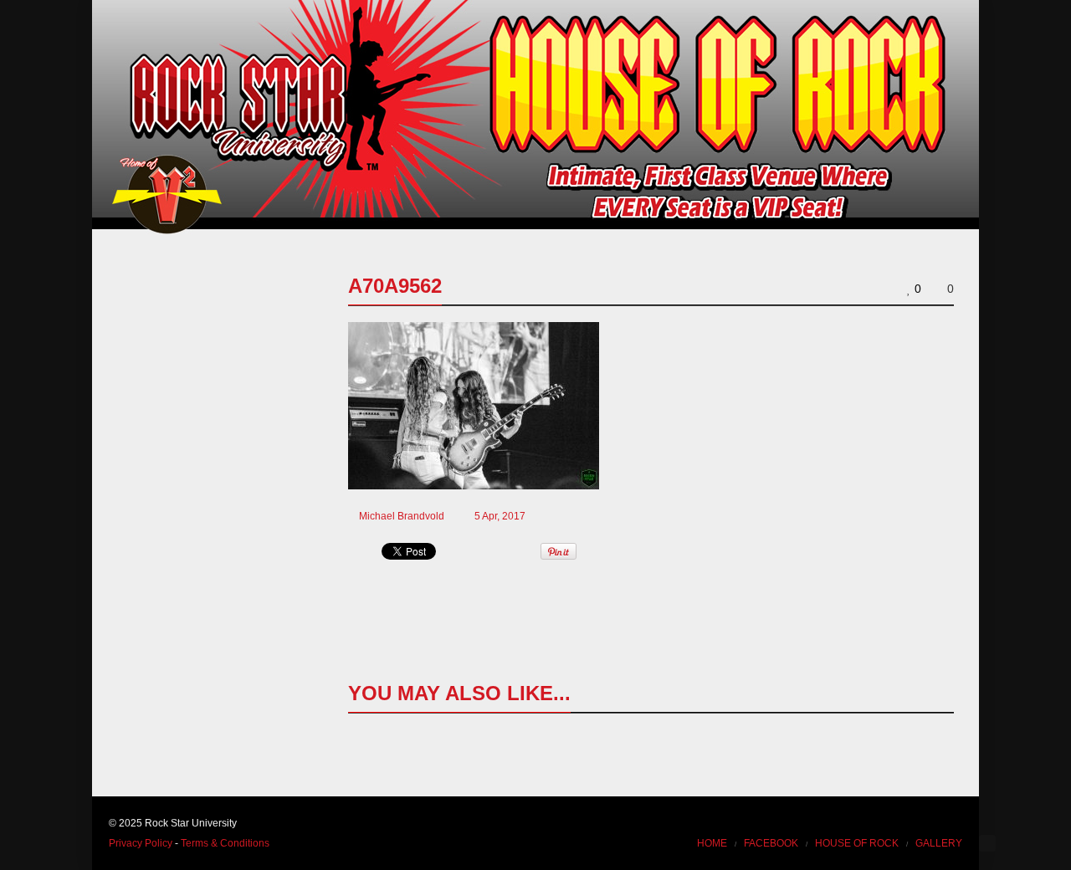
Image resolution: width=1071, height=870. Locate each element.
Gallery (938, 843)
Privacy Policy (140, 843)
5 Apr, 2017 (499, 516)
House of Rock (857, 843)
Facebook (771, 843)
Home (712, 843)
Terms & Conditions (225, 843)
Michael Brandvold (401, 516)
